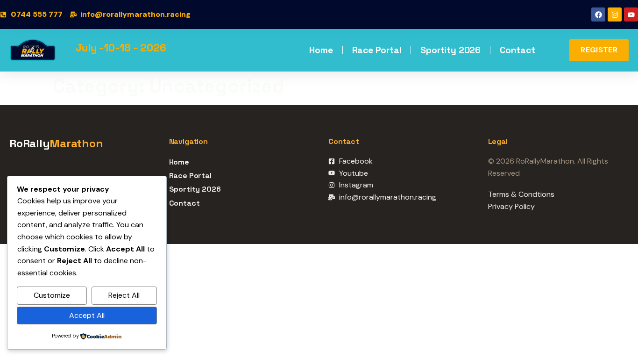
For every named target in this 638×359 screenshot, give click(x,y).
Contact (517, 50)
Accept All (87, 315)
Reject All (124, 295)
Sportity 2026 (450, 50)
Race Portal (377, 50)
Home (321, 50)
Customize (52, 295)
